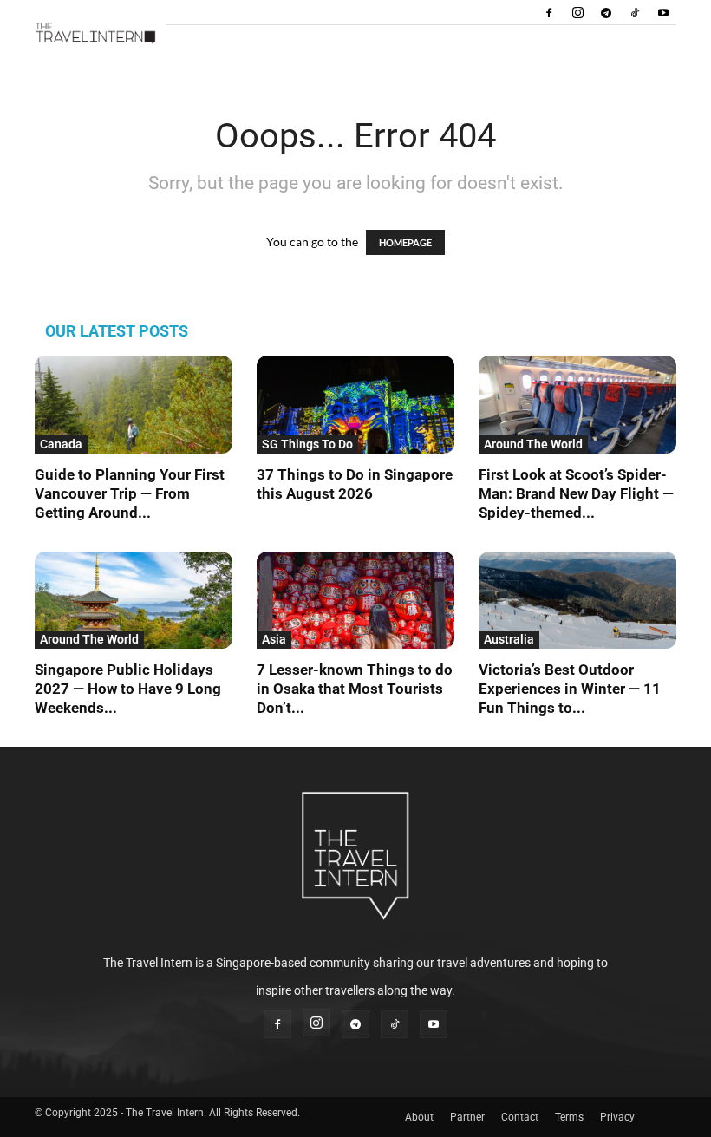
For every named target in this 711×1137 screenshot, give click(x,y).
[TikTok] (635, 12)
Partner (467, 1117)
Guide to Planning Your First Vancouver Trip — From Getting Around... (130, 493)
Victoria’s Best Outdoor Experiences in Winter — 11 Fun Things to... (570, 688)
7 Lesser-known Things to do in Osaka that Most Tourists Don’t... (355, 688)
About (419, 1117)
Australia (509, 639)
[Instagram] (577, 12)
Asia (274, 639)
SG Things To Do (307, 444)
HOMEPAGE (405, 242)
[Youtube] (663, 12)
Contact (519, 1117)
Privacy (617, 1117)
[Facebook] (549, 12)
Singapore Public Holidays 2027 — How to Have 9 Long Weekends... (128, 688)
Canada (61, 444)
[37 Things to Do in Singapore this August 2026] (355, 405)
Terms (569, 1117)
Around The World (533, 444)
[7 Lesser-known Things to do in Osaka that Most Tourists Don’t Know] (355, 601)
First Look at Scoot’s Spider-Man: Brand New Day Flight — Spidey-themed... (576, 493)
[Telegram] (606, 12)
